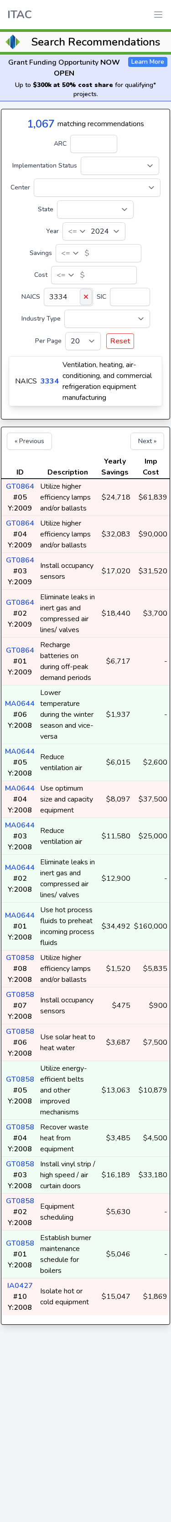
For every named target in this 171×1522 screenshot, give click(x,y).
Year (52, 231)
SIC (101, 296)
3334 (50, 381)
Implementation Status (44, 165)
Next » (147, 441)
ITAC (19, 14)
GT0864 (20, 486)
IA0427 (20, 1286)
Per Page (48, 341)
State (45, 209)
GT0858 (20, 958)
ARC (60, 143)
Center (20, 187)
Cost (40, 275)
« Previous (29, 441)
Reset (120, 341)
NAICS (30, 296)
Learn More (147, 61)
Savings (41, 253)
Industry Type (41, 318)
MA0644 (20, 704)
